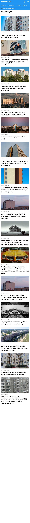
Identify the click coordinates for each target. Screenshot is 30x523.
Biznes (25, 5)
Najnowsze (11, 5)
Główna (3, 5)
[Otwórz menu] (27, 1)
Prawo (18, 5)
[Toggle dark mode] (24, 1)
